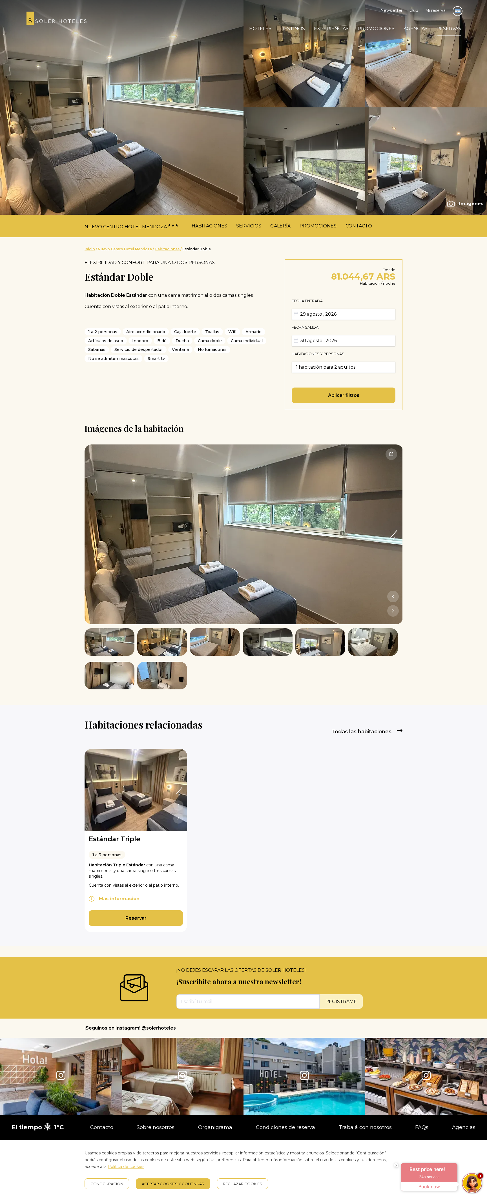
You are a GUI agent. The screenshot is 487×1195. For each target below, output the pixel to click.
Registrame (341, 1001)
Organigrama (215, 1127)
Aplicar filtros (343, 395)
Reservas (449, 28)
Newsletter (391, 10)
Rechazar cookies (242, 1183)
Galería (280, 226)
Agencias (416, 28)
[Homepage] (56, 19)
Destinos (292, 28)
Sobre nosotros (155, 1127)
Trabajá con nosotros (365, 1127)
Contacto (359, 226)
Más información (119, 898)
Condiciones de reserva (285, 1127)
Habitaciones (209, 226)
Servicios (248, 226)
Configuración (106, 1183)
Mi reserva (435, 10)
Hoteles (260, 28)
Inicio (90, 249)
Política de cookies (126, 1166)
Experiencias (331, 28)
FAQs (421, 1127)
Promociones (376, 28)
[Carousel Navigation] (393, 605)
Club (413, 10)
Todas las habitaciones (362, 732)
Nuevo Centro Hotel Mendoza (125, 249)
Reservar (136, 918)
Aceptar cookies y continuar (173, 1183)
